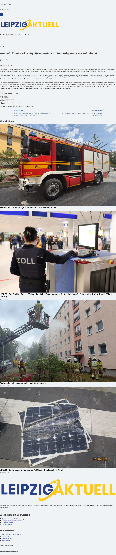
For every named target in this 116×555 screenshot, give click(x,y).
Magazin (27, 35)
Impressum (3, 551)
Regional (16, 35)
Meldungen (21, 35)
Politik (11, 35)
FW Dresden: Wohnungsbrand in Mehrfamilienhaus (23, 383)
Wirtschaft (2, 35)
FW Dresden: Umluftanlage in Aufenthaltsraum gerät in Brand (28, 207)
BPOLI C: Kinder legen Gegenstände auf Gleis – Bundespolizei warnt (31, 470)
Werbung (15, 551)
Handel (7, 35)
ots (4, 103)
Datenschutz (9, 551)
